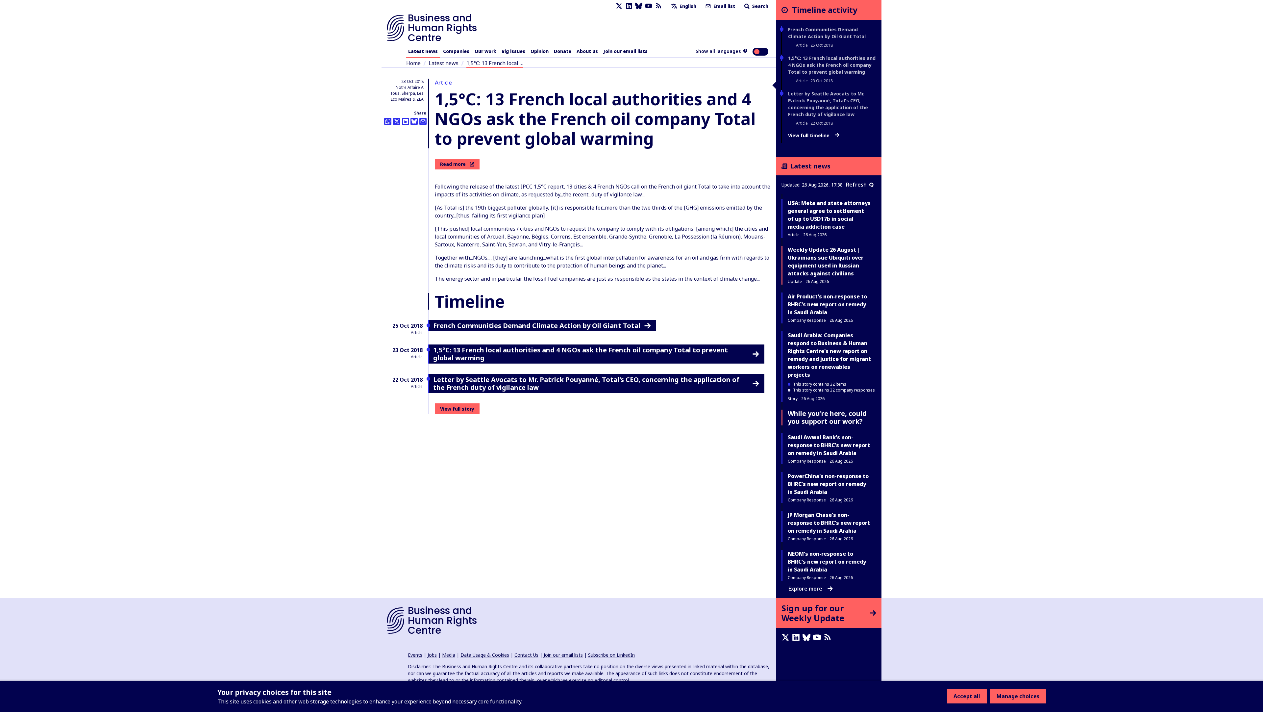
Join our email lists (625, 51)
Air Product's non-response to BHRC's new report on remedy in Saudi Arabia (827, 304)
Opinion (540, 51)
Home (413, 63)
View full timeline (809, 136)
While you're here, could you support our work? (827, 417)
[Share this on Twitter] (396, 121)
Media (448, 655)
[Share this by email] (423, 121)
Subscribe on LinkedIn (611, 655)
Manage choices (1018, 696)
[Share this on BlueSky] (414, 121)
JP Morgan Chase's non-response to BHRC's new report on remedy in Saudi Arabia (829, 522)
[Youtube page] (649, 6)
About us (587, 51)
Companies (456, 51)
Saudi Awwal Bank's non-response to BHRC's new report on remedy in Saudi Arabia (829, 445)
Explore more (805, 588)
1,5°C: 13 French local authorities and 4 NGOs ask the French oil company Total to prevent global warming (832, 65)
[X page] (619, 6)
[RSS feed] (658, 6)
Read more (453, 164)
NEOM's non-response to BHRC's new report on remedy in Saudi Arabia (827, 561)
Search (759, 6)
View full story (457, 409)
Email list (723, 6)
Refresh (856, 184)
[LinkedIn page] (629, 6)
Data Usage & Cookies (484, 655)
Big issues (513, 51)
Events (415, 655)
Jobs (432, 655)
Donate (562, 51)
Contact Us (526, 655)
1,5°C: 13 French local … (494, 63)
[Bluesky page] (639, 6)
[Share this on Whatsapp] (387, 121)
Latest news (423, 51)
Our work (485, 51)
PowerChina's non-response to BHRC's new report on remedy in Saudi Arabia (828, 484)
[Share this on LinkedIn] (405, 121)
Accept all (966, 696)
